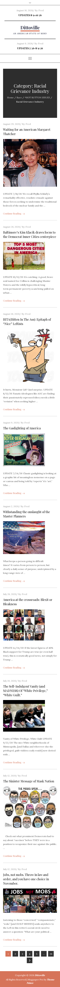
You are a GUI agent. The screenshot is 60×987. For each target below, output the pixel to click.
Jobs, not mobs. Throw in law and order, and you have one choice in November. (26, 879)
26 (51, 953)
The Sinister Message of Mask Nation (28, 781)
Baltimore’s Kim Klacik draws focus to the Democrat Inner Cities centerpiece (29, 234)
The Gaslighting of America (22, 428)
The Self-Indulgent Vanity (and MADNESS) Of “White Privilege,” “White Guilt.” (25, 690)
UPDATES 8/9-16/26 (30, 15)
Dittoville (30, 27)
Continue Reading (12, 213)
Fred (41, 10)
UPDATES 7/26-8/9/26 (30, 48)
